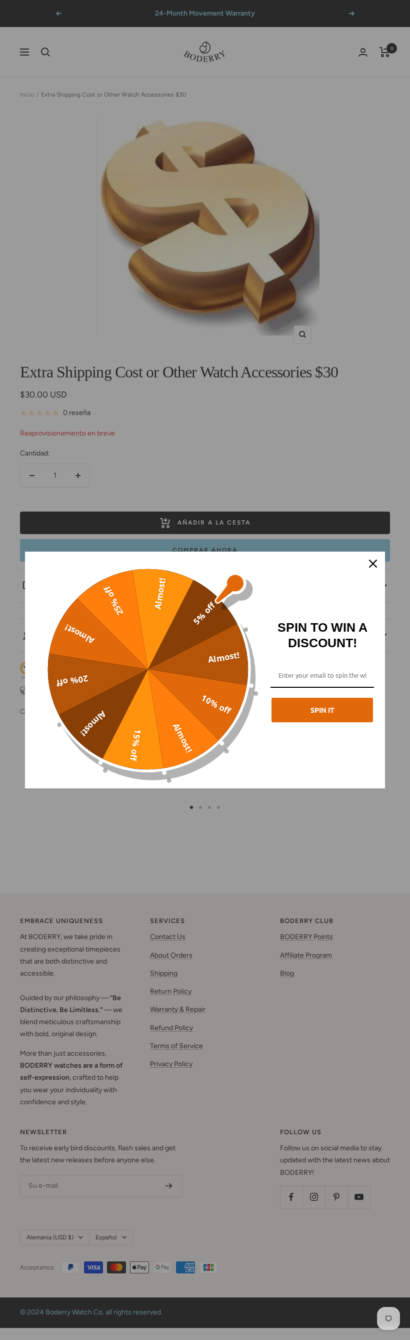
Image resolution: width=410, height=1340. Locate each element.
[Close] (373, 564)
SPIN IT (322, 709)
